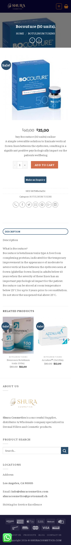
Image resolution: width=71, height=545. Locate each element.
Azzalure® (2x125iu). (53, 359)
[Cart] (66, 6)
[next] (68, 347)
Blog (41, 534)
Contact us (54, 534)
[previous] (2, 347)
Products (29, 534)
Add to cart (44, 165)
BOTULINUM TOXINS (41, 33)
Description (12, 231)
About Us (15, 534)
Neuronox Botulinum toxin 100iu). (18, 361)
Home (20, 33)
